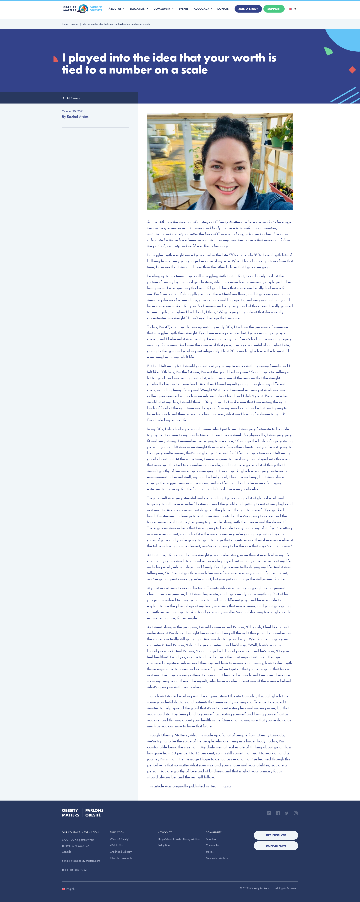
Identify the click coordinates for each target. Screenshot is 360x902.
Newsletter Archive (217, 858)
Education (137, 9)
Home (65, 24)
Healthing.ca (220, 786)
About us (115, 9)
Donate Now (276, 846)
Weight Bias (117, 845)
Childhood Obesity (121, 852)
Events (184, 9)
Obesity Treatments (121, 858)
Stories (74, 24)
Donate (223, 9)
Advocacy (201, 9)
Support (274, 9)
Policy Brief (164, 845)
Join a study (248, 9)
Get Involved (276, 835)
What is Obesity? (120, 839)
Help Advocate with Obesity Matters (179, 839)
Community (162, 9)
